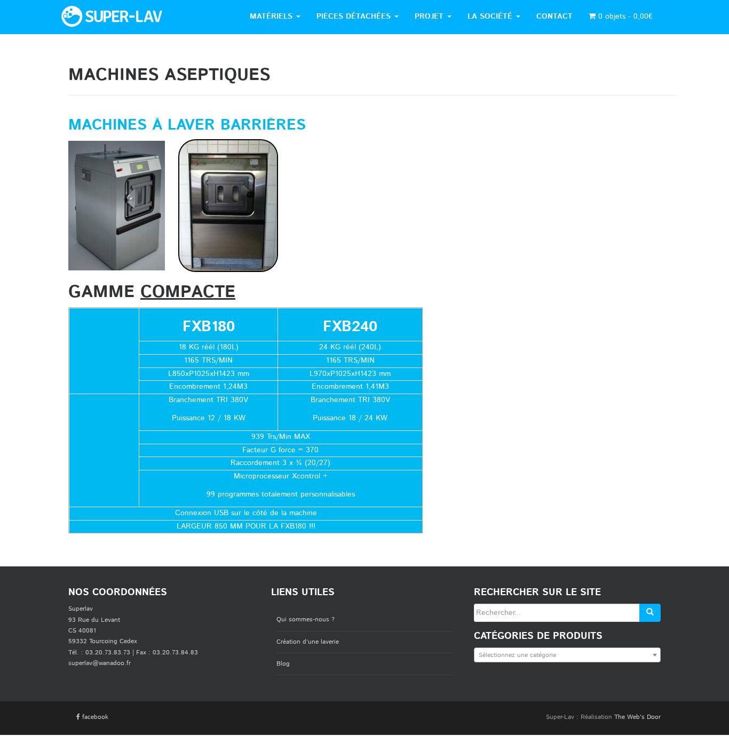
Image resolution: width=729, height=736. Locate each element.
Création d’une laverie (307, 641)
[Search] (650, 613)
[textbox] (567, 655)
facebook (94, 717)
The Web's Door (637, 717)
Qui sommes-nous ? (305, 619)
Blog (283, 663)
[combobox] (567, 654)
